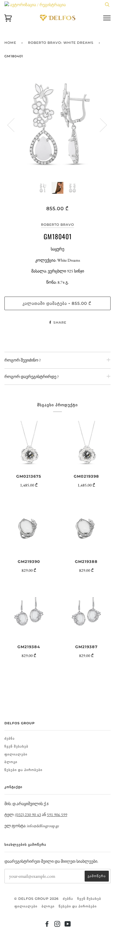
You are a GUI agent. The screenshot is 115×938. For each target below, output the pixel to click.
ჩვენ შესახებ (16, 746)
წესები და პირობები (23, 770)
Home (10, 43)
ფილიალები (15, 754)
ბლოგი (10, 762)
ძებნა (9, 738)
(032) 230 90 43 (28, 814)
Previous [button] (14, 124)
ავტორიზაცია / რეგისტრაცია (37, 4)
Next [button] (100, 124)
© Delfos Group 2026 (36, 899)
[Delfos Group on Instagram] (57, 925)
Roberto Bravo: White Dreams (60, 43)
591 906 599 (57, 814)
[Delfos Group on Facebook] (47, 925)
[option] (57, 125)
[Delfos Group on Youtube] (68, 925)
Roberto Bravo (57, 225)
